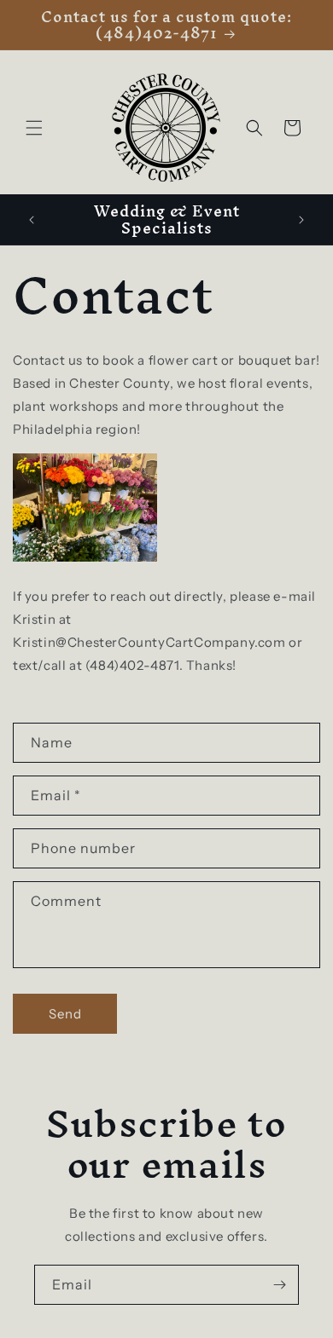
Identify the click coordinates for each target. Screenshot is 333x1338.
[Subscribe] (279, 1285)
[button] (34, 128)
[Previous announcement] (31, 220)
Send (65, 1014)
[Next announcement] (301, 220)
